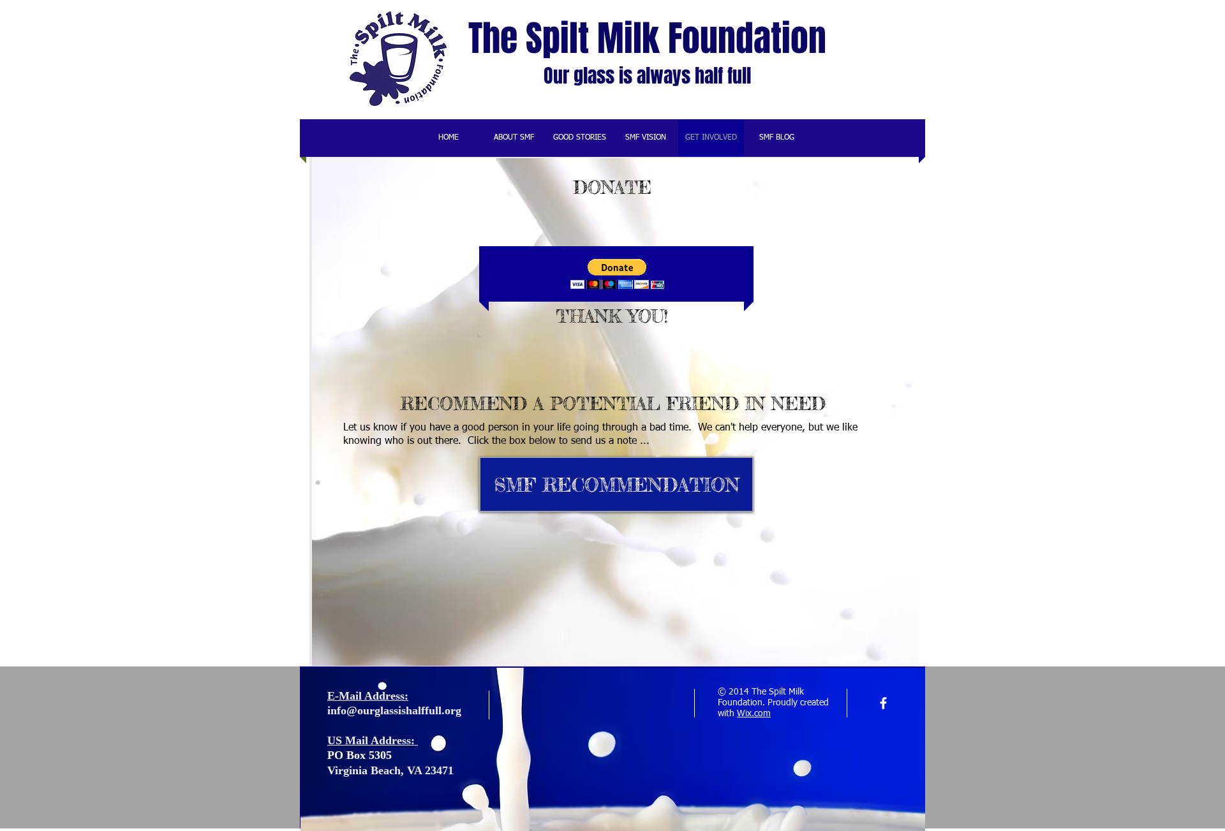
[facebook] (883, 703)
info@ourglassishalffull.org (394, 710)
